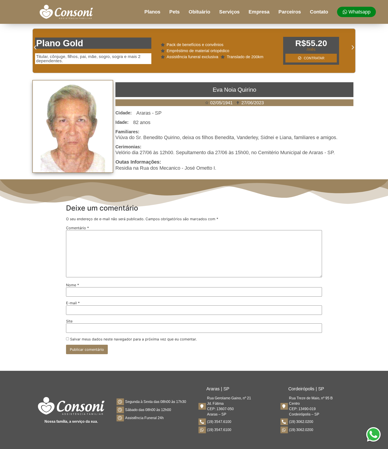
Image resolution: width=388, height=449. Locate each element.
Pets (174, 12)
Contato (319, 12)
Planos (152, 12)
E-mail (73, 303)
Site (69, 321)
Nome (72, 285)
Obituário (199, 12)
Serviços (229, 12)
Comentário (77, 228)
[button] (35, 47)
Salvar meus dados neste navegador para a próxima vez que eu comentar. (133, 339)
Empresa (259, 12)
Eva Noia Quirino (234, 89)
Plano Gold (59, 43)
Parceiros (289, 12)
